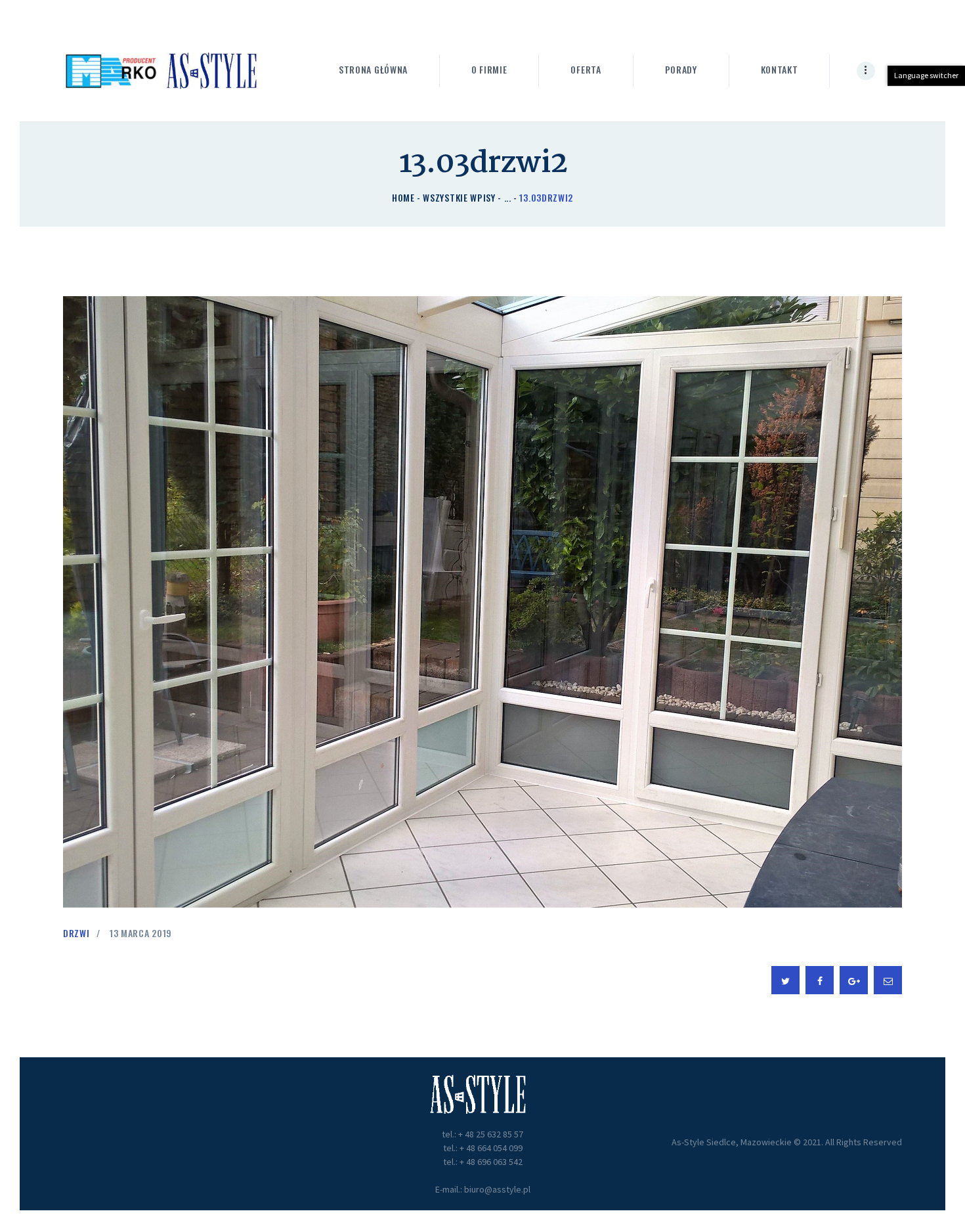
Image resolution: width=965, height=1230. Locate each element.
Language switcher (926, 75)
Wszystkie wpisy (459, 197)
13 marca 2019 (141, 933)
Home (403, 197)
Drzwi (76, 933)
